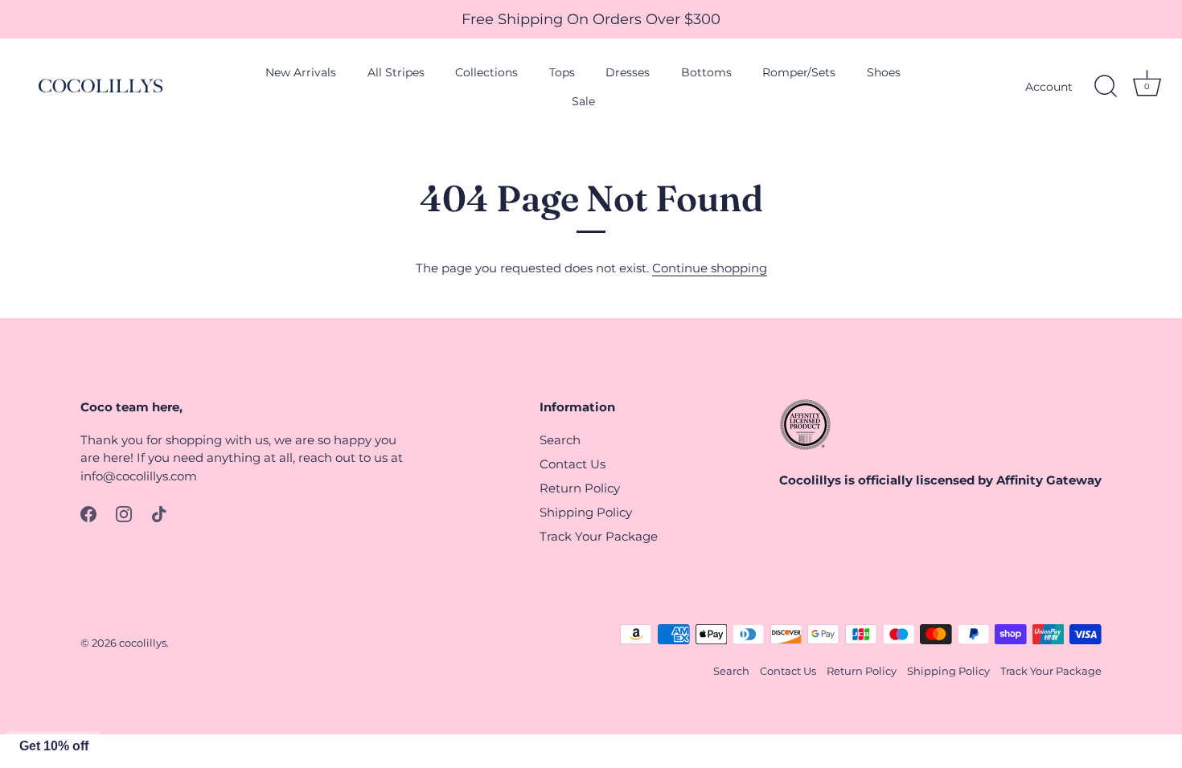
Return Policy (580, 488)
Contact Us (572, 464)
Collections (486, 72)
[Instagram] (124, 513)
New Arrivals (300, 72)
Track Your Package (599, 536)
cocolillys (142, 643)
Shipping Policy (586, 512)
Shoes (884, 72)
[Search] (1105, 86)
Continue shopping (709, 268)
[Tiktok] (159, 513)
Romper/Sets (798, 72)
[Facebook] (88, 513)
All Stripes (396, 72)
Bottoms (706, 72)
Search (560, 439)
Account (1049, 87)
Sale (583, 101)
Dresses (627, 72)
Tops (562, 72)
